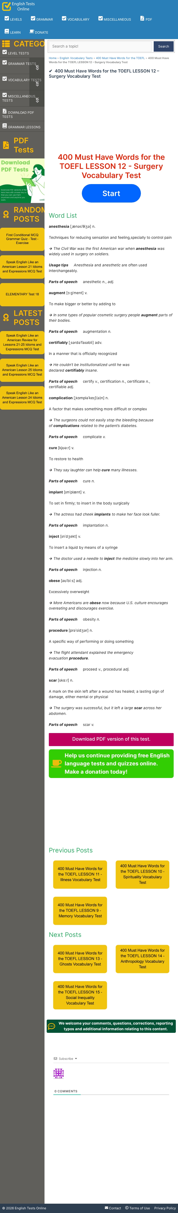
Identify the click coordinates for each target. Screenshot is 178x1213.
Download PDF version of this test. (111, 739)
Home (52, 58)
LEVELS (15, 19)
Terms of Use (139, 1208)
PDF (148, 19)
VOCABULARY (78, 19)
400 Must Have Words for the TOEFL (120, 58)
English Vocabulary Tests (76, 58)
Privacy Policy (165, 1208)
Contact (114, 1208)
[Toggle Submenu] (36, 66)
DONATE (41, 32)
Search (163, 46)
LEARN (15, 32)
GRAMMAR (44, 19)
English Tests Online (30, 1208)
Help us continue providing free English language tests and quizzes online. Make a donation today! (117, 763)
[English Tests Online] (18, 6)
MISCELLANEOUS (117, 19)
